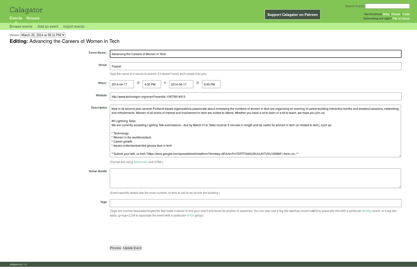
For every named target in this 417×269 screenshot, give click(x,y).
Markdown (141, 162)
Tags (103, 202)
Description (99, 107)
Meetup (367, 211)
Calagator (26, 9)
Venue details (98, 171)
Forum (395, 14)
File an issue (401, 18)
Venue (102, 65)
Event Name (98, 52)
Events (16, 18)
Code (406, 14)
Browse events (21, 26)
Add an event (48, 26)
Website (101, 95)
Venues (33, 18)
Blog (386, 14)
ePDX (190, 215)
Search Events (354, 6)
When (102, 83)
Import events (73, 26)
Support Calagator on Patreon (292, 14)
